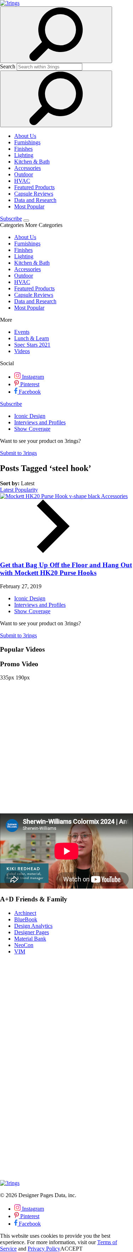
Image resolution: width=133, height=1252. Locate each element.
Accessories (27, 168)
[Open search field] (56, 34)
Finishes (23, 149)
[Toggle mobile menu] (26, 220)
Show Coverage (32, 429)
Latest (7, 490)
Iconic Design (29, 416)
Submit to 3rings (18, 453)
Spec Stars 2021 (32, 345)
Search (7, 66)
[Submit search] (56, 99)
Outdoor (23, 174)
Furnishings (27, 142)
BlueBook (25, 919)
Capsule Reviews (33, 194)
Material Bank (30, 939)
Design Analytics (33, 926)
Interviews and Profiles (40, 422)
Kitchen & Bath (32, 162)
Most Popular (29, 206)
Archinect (25, 913)
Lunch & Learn (31, 338)
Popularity (26, 490)
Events (21, 332)
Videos (22, 351)
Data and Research (35, 200)
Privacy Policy (44, 1249)
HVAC (22, 181)
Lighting (23, 155)
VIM (19, 951)
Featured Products (34, 187)
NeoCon (23, 945)
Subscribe (11, 219)
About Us (25, 136)
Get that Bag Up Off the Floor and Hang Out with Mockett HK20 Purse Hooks (66, 568)
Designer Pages (31, 932)
